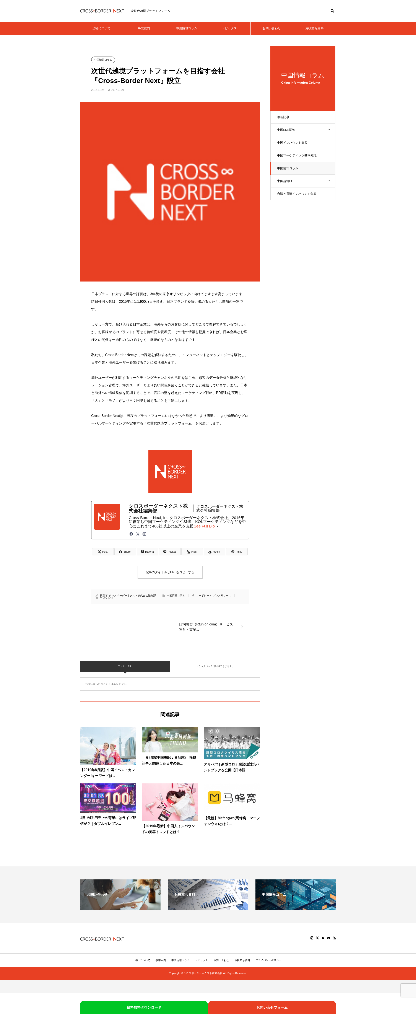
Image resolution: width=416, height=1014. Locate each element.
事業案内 (144, 28)
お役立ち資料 (314, 28)
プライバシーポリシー (268, 960)
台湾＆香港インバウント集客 (297, 193)
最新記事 (283, 117)
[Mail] (328, 937)
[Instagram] (144, 534)
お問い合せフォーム (272, 1007)
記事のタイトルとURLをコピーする (170, 572)
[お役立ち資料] (208, 908)
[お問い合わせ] (120, 908)
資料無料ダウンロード (144, 1007)
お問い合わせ (272, 28)
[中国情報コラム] (295, 908)
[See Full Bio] (217, 526)
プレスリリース (222, 595)
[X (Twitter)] (137, 534)
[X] (317, 937)
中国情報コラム (186, 28)
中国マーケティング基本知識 (297, 155)
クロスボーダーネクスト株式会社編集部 (132, 595)
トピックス (229, 28)
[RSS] (334, 937)
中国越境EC (285, 181)
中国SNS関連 (286, 130)
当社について (101, 28)
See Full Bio (204, 526)
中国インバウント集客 (292, 142)
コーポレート (204, 595)
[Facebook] (131, 534)
